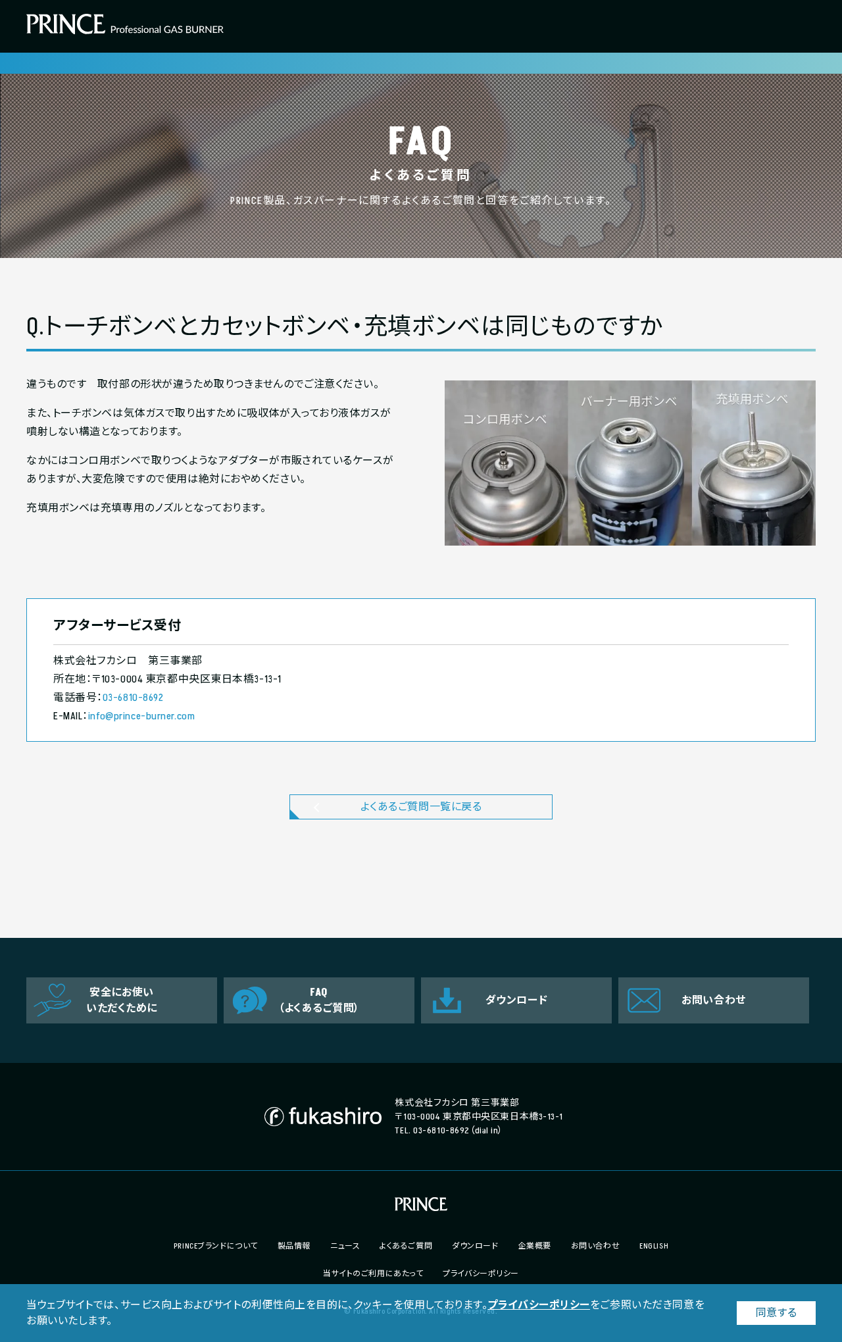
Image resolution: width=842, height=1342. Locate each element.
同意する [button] (776, 1313)
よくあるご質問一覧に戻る (421, 807)
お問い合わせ (713, 1000)
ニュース (345, 1246)
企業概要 (534, 1246)
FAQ (66, 63)
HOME (35, 63)
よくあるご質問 (406, 1246)
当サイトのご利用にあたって (373, 1273)
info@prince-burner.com (141, 716)
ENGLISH (653, 1246)
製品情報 (294, 1246)
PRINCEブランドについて (216, 1246)
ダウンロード (516, 1000)
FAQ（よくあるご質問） (319, 1000)
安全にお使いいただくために (121, 1000)
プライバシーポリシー (538, 1305)
